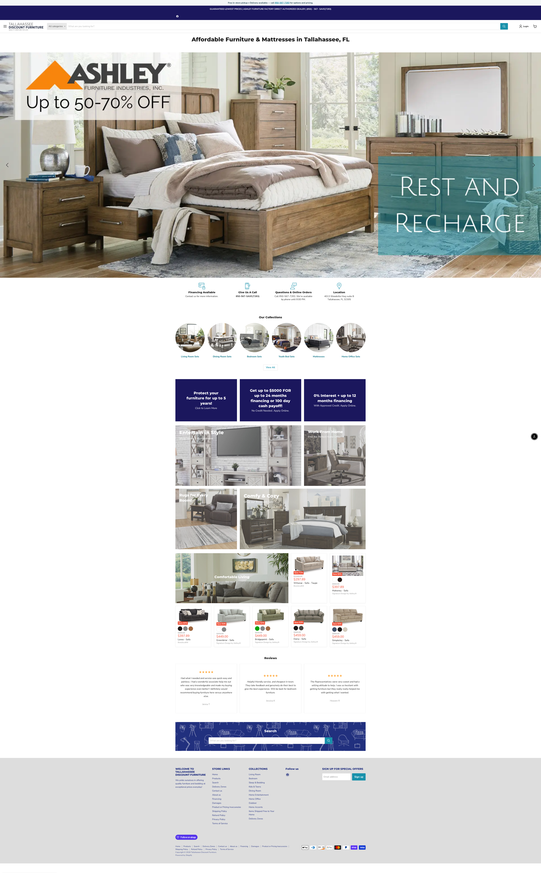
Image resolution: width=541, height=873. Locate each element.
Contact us (217, 790)
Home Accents (256, 807)
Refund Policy (218, 815)
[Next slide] (533, 165)
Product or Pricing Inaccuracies (226, 807)
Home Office (255, 799)
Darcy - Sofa (300, 638)
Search (215, 782)
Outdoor (253, 803)
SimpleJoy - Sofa (340, 640)
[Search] (504, 26)
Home (215, 774)
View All (270, 367)
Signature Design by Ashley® (344, 593)
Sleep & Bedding (257, 782)
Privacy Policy (218, 819)
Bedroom (253, 778)
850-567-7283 (282, 2)
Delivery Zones (219, 786)
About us (216, 794)
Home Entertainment (259, 794)
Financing (216, 799)
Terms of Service (220, 823)
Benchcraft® (299, 586)
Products (216, 778)
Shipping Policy (219, 811)
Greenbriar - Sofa (225, 640)
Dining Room (255, 790)
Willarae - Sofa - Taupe (305, 583)
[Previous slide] (8, 165)
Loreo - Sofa (184, 639)
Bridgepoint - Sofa (264, 639)
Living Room (254, 774)
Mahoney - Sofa (340, 590)
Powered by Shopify (183, 855)
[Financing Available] (202, 292)
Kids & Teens (255, 786)
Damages (216, 803)
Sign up (358, 777)
